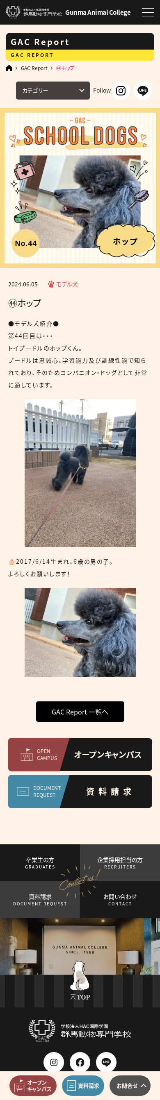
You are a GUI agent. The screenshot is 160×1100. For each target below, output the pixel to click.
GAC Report (34, 68)
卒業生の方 (40, 862)
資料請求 (40, 899)
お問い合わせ (120, 899)
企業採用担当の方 (120, 862)
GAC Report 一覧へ (80, 712)
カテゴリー (35, 90)
